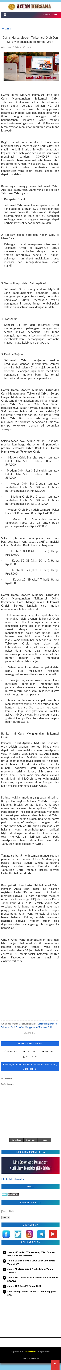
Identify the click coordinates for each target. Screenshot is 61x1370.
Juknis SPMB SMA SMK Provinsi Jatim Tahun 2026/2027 (30, 1271)
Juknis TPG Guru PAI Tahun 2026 (24, 1286)
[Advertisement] (30, 989)
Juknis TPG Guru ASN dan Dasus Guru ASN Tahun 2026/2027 (32, 1279)
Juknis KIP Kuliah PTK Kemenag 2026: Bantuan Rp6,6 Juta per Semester (31, 1254)
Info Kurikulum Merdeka (12, 1179)
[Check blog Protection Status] (10, 1195)
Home (44, 1140)
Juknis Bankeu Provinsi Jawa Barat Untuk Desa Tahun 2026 (31, 1262)
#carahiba (29, 1033)
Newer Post (16, 1140)
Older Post (30, 1140)
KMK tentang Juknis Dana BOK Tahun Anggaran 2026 (31, 1293)
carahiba (6, 29)
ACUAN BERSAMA (30, 1352)
